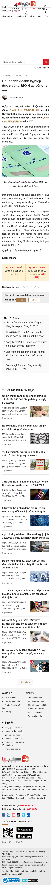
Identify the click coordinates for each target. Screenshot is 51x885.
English (38, 8)
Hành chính (7, 16)
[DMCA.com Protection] (30, 881)
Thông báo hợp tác (13, 749)
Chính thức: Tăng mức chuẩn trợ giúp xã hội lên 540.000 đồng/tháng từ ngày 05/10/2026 (24, 399)
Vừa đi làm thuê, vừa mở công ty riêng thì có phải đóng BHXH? (23, 324)
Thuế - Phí (21, 16)
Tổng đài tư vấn (35, 716)
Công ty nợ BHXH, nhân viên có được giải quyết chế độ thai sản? (26, 344)
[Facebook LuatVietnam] (3, 815)
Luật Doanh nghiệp (29, 871)
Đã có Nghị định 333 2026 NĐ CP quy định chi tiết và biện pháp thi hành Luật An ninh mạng (25, 564)
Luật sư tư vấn (35, 274)
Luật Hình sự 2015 (14, 874)
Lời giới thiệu (10, 698)
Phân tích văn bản (36, 701)
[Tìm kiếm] (46, 62)
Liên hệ (8, 712)
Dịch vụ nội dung (35, 712)
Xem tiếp (25, 682)
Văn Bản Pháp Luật (10, 871)
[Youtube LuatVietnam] (13, 815)
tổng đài (14, 274)
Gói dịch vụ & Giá (26, 8)
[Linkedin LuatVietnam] (28, 815)
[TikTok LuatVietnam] (18, 815)
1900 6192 (14, 267)
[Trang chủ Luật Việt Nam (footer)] (25, 759)
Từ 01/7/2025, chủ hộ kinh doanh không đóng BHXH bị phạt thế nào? (25, 334)
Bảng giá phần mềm (13, 727)
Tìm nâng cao (42, 67)
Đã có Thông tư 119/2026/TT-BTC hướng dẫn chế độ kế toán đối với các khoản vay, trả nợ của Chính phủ (24, 624)
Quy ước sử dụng (12, 735)
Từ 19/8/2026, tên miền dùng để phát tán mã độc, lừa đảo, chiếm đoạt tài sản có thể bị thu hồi (25, 594)
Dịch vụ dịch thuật (36, 709)
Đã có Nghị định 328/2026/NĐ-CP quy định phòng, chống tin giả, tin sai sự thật (23, 653)
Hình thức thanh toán (14, 731)
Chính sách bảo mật (13, 738)
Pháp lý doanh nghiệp (37, 705)
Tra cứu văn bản (35, 698)
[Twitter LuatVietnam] (23, 815)
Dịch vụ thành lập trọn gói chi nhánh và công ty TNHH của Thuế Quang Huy (25, 355)
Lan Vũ (19, 98)
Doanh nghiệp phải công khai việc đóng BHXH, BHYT (24, 367)
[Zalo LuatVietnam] (8, 815)
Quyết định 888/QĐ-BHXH (24, 110)
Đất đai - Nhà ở (36, 16)
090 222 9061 (38, 267)
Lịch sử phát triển (12, 701)
